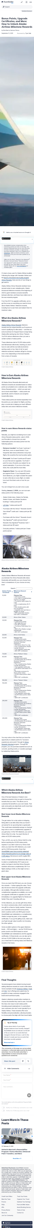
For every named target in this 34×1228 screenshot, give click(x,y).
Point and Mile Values (23, 1204)
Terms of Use (21, 1210)
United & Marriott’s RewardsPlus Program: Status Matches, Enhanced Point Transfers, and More (16, 1151)
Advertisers (7, 253)
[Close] (30, 232)
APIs (3, 1207)
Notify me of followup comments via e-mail (19, 1107)
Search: (13, 588)
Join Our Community (7, 1215)
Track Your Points (22, 1196)
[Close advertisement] (32, 239)
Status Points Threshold (6, 591)
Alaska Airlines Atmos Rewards (11, 325)
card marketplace (21, 266)
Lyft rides (6, 505)
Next (32, 1136)
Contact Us (20, 1212)
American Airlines (22, 989)
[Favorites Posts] (26, 2)
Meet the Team (6, 1199)
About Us (4, 1212)
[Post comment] (29, 1095)
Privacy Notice (6, 1210)
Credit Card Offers (7, 1196)
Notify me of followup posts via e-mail (17, 1110)
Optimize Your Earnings (23, 1202)
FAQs (3, 1204)
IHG (5, 991)
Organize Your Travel (23, 1199)
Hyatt (30, 989)
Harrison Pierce (14, 30)
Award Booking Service (24, 1207)
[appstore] (17, 1223)
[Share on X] (28, 1061)
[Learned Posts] (21, 2)
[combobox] (17, 7)
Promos (4, 1202)
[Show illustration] (9, 1042)
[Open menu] (30, 2)
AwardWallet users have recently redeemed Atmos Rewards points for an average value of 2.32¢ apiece (16, 853)
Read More (16, 1158)
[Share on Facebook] (23, 1061)
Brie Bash (6, 30)
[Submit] (3, 7)
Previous (2, 1136)
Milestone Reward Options (20, 591)
